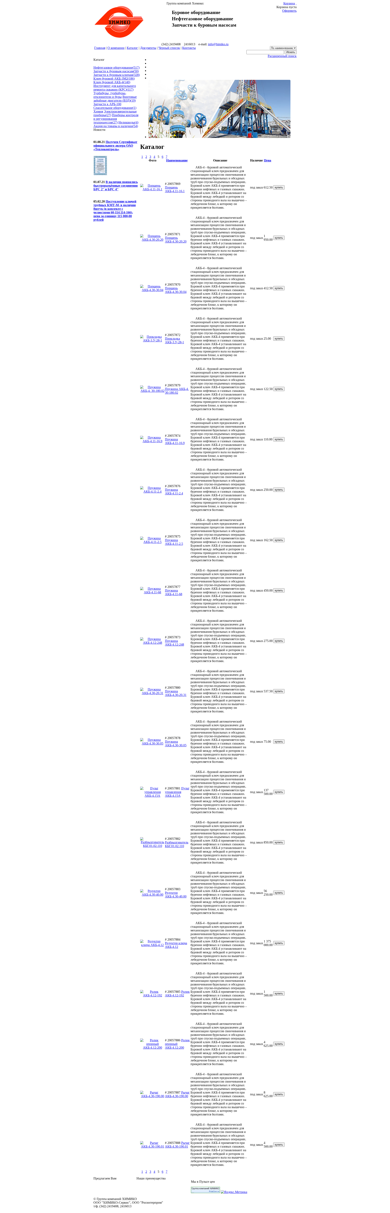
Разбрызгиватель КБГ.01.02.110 (176, 844)
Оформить (289, 10)
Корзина (289, 3)
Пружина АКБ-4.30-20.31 (175, 693)
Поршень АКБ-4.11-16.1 (175, 189)
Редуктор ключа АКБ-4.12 (176, 945)
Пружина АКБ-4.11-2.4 (174, 491)
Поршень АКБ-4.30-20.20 (175, 239)
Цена (267, 160)
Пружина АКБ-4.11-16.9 (175, 441)
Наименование (177, 160)
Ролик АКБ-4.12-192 (177, 993)
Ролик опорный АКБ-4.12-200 (177, 1043)
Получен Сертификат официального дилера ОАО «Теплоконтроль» (115, 145)
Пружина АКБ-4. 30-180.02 (177, 390)
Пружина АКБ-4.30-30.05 (175, 743)
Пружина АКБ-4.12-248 (174, 642)
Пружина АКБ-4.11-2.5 (174, 541)
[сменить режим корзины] (296, 3)
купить (279, 187)
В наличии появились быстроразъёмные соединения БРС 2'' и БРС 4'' (115, 185)
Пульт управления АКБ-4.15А (177, 792)
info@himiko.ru (218, 44)
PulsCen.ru (214, 1191)
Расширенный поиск (282, 56)
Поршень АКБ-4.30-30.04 (175, 290)
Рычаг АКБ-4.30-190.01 (177, 1144)
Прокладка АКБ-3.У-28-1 (174, 340)
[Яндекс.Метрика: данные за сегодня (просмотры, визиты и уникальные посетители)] (234, 1192)
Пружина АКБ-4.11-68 (173, 592)
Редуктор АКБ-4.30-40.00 (175, 894)
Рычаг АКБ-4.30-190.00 (177, 1094)
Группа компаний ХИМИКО (205, 1188)
